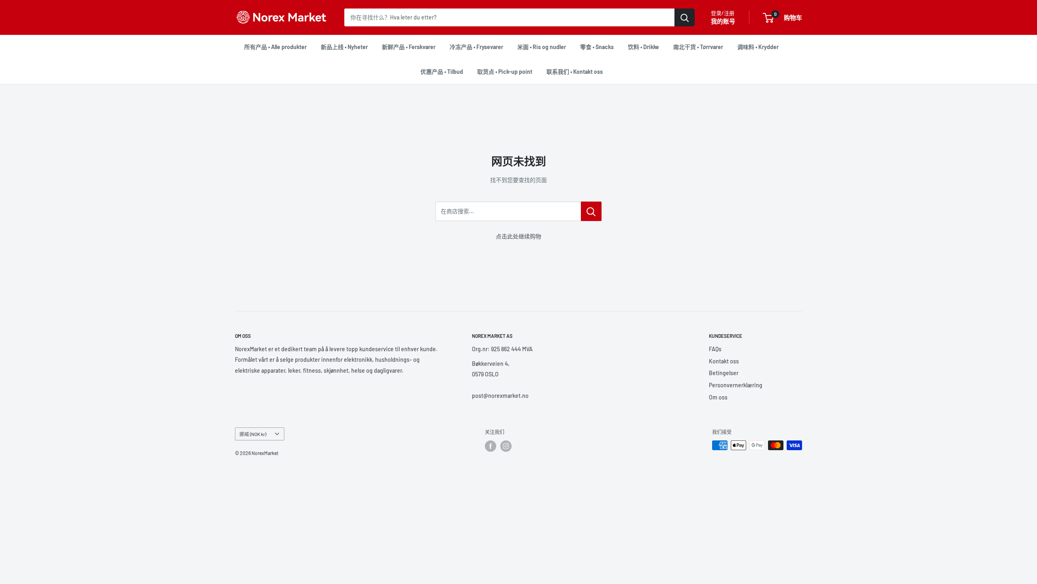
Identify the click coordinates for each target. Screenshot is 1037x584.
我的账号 (723, 21)
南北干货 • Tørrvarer (698, 46)
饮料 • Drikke (643, 46)
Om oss (718, 397)
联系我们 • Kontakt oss (574, 71)
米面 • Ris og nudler (541, 46)
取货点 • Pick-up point (504, 71)
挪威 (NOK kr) (252, 434)
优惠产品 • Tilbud (441, 71)
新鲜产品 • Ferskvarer (408, 46)
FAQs (715, 349)
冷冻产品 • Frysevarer (476, 46)
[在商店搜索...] (591, 211)
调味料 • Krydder (758, 46)
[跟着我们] (490, 446)
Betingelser (723, 372)
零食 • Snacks (597, 46)
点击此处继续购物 (518, 236)
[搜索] (684, 17)
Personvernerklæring (735, 385)
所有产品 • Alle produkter (275, 46)
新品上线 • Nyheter (344, 46)
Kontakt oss (724, 361)
